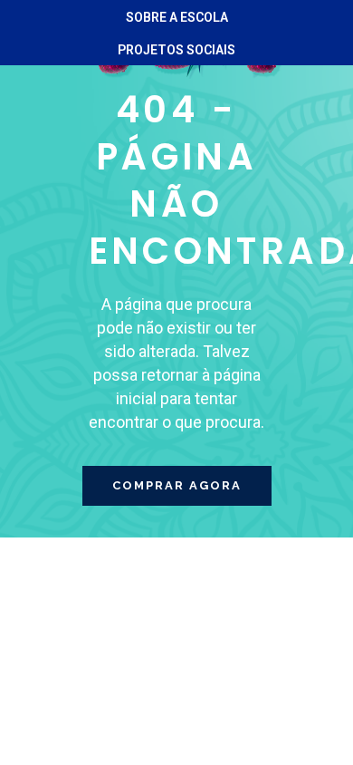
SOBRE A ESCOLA (177, 17)
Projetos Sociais (176, 50)
